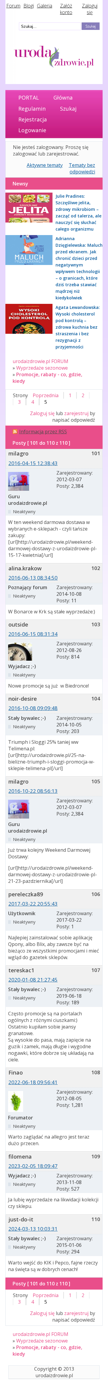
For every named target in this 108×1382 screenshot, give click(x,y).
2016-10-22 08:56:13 (33, 790)
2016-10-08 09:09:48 (33, 708)
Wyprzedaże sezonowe (42, 368)
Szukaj (68, 108)
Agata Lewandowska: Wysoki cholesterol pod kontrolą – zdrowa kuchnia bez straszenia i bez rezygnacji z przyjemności (78, 327)
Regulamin (32, 108)
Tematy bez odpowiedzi (82, 168)
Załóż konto (66, 9)
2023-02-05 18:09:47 (33, 1165)
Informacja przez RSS (43, 431)
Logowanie (32, 130)
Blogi (28, 5)
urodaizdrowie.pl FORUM (40, 361)
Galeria (44, 5)
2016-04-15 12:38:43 (33, 463)
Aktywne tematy (45, 165)
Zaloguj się (90, 9)
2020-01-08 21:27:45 (33, 979)
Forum (13, 5)
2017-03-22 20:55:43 (33, 903)
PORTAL (28, 97)
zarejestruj (76, 413)
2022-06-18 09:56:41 (33, 1082)
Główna (63, 97)
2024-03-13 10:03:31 (33, 1228)
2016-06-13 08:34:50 (33, 577)
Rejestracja (32, 119)
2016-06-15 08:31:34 (33, 633)
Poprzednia (45, 395)
